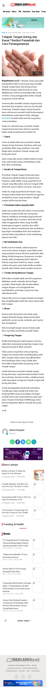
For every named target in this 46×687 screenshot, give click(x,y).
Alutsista (26, 11)
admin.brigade (16, 430)
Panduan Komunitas (14, 668)
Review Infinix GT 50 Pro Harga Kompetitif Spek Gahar (14, 570)
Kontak (34, 665)
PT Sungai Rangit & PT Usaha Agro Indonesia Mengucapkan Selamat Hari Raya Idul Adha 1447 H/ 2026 (16, 543)
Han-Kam (36, 11)
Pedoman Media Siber (30, 668)
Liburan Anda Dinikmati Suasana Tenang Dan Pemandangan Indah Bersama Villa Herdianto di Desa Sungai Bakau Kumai (15, 604)
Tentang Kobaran (11, 671)
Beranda (6, 11)
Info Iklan (22, 671)
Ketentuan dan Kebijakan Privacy (19, 665)
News (14, 11)
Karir (28, 671)
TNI (19, 11)
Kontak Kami (36, 671)
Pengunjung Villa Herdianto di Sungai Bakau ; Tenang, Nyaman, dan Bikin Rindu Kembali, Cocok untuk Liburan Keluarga (17, 587)
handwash (6, 118)
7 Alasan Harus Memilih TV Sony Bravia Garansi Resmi (15, 556)
